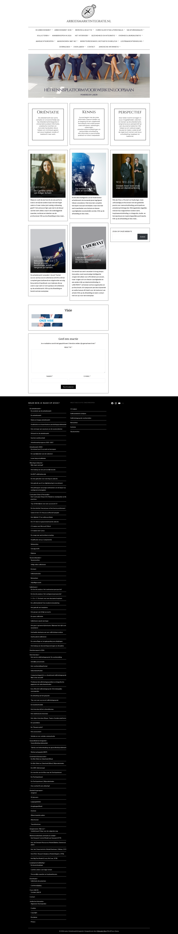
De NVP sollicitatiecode (38, 474)
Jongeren (34, 793)
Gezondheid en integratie (103, 35)
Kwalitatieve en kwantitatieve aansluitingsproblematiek (49, 424)
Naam (49, 376)
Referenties (34, 544)
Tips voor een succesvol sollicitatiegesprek (44, 700)
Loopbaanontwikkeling (131, 41)
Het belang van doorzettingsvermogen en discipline (47, 646)
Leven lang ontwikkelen (38, 458)
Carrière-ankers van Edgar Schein (41, 869)
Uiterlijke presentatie (37, 661)
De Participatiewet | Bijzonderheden (42, 781)
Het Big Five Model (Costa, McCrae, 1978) (44, 858)
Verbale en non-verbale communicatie (43, 736)
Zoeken (142, 237)
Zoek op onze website (122, 231)
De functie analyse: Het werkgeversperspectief (46, 594)
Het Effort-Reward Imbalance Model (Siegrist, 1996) (47, 854)
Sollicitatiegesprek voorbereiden (80, 418)
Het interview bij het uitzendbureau (42, 709)
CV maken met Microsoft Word (41, 526)
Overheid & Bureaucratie (130, 35)
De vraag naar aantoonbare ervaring (42, 535)
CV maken (73, 409)
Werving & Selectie (83, 30)
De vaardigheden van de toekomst (42, 454)
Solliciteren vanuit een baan (39, 621)
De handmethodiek (37, 705)
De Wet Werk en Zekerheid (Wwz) (42, 759)
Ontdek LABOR (36, 892)
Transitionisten (36, 824)
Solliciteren (43, 35)
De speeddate (35, 723)
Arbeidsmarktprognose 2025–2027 (42, 442)
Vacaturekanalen (135, 30)
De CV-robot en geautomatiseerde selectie (45, 522)
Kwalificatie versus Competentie (41, 540)
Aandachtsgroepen (45, 41)
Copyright (34, 913)
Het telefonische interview (39, 713)
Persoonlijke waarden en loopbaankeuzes (44, 874)
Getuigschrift (35, 548)
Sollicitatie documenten (38, 881)
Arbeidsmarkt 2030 (63, 30)
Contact (91, 47)
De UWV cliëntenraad (38, 768)
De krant (33, 569)
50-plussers (34, 797)
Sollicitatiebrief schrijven (78, 413)
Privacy (33, 922)
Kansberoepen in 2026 (61, 35)
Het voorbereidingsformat (39, 666)
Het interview (81, 35)
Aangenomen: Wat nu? (67, 41)
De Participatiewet (37, 777)
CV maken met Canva (37, 530)
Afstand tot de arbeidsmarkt (40, 433)
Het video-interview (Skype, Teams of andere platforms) (49, 718)
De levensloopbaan (37, 865)
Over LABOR (79, 47)
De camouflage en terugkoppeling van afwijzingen (47, 641)
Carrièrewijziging (36, 885)
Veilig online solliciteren (38, 564)
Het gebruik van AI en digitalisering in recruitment (47, 483)
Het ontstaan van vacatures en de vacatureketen (46, 429)
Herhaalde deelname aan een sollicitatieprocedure (47, 632)
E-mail (87, 376)
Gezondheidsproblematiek (39, 743)
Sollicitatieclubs (36, 573)
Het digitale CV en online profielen (42, 517)
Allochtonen (35, 820)
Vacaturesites (35, 560)
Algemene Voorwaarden (38, 904)
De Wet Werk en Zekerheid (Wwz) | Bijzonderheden (47, 763)
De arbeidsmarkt (43, 30)
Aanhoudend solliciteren (38, 637)
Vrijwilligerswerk (36, 582)
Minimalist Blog (102, 931)
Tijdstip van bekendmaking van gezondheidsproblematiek (49, 747)
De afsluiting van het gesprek (40, 695)
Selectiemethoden (37, 670)
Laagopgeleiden (36, 802)
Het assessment (36, 731)
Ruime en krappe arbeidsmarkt (40, 420)
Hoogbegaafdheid (36, 806)
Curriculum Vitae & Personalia (109, 30)
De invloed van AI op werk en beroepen (43, 449)
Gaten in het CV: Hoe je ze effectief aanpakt (45, 512)
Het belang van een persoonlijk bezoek (43, 469)
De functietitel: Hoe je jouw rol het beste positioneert (48, 508)
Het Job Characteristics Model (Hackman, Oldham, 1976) (49, 849)
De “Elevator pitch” (37, 727)
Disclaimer (34, 917)
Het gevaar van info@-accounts (41, 612)
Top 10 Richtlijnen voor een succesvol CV (44, 504)
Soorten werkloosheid (38, 438)
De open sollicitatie (37, 616)
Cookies (33, 908)
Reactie (68, 347)
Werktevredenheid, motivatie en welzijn (98, 41)
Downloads (64, 47)
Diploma (33, 553)
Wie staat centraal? (37, 465)
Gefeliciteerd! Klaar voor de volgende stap (44, 831)
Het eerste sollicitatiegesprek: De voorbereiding (46, 657)
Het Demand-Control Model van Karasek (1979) (46, 838)
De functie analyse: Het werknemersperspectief (46, 589)
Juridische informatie (109, 47)
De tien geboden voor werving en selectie (44, 479)
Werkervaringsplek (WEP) (39, 752)
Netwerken (34, 578)
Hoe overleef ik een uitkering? (40, 786)
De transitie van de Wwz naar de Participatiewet (46, 772)
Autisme (33, 811)
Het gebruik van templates (39, 607)
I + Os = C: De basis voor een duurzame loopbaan (46, 598)
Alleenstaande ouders (38, 815)
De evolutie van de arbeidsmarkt (41, 411)
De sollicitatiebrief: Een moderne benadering (45, 603)
